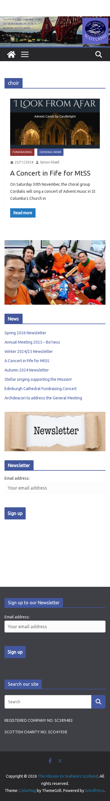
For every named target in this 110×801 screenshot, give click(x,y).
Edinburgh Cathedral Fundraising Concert (41, 388)
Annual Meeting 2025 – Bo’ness (32, 342)
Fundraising (22, 152)
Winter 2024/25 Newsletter (29, 351)
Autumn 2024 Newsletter (27, 370)
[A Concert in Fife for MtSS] (55, 124)
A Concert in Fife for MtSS (50, 173)
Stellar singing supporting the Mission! (38, 379)
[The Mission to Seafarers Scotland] (55, 20)
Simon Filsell (49, 162)
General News (50, 152)
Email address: (17, 478)
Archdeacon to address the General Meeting (43, 398)
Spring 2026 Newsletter (25, 333)
